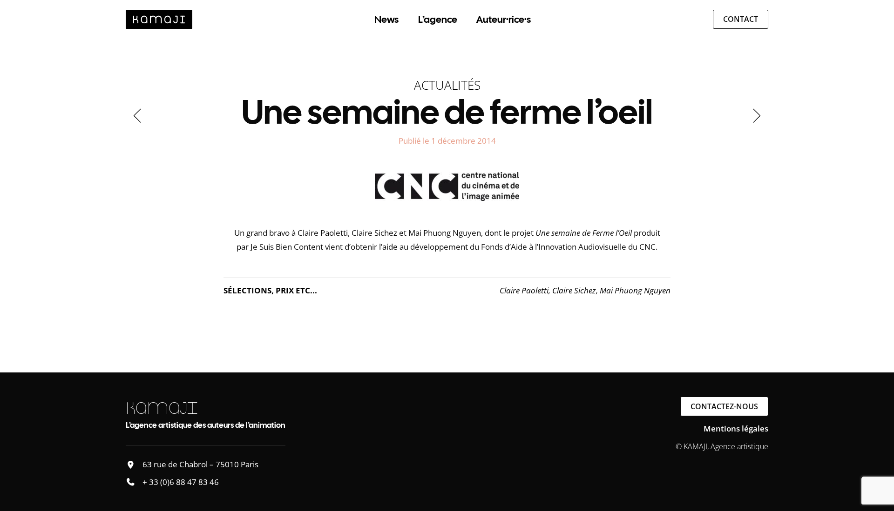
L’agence (437, 19)
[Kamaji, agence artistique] (159, 19)
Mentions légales (736, 428)
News (386, 19)
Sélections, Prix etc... (270, 290)
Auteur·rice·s (503, 19)
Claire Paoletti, (526, 290)
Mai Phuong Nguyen (635, 290)
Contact (740, 19)
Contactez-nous (724, 406)
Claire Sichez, (576, 290)
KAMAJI (161, 408)
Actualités (447, 85)
